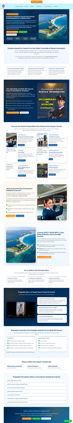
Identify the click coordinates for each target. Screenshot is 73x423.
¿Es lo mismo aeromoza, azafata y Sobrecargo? (16, 387)
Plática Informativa (54, 367)
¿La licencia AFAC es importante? (13, 394)
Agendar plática (52, 174)
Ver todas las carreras (46, 418)
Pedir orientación (20, 215)
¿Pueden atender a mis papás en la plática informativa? (17, 398)
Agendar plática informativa (12, 31)
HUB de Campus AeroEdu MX (14, 367)
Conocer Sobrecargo (11, 215)
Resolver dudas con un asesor (12, 112)
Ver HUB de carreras (24, 112)
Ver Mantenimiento (21, 175)
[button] (36, 2)
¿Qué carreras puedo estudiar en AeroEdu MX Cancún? (17, 384)
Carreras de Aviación (34, 367)
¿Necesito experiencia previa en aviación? (15, 391)
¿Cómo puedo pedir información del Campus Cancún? (17, 402)
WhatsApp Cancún (23, 31)
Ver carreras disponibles (11, 34)
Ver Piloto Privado (21, 160)
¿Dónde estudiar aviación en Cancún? (14, 380)
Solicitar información (27, 418)
